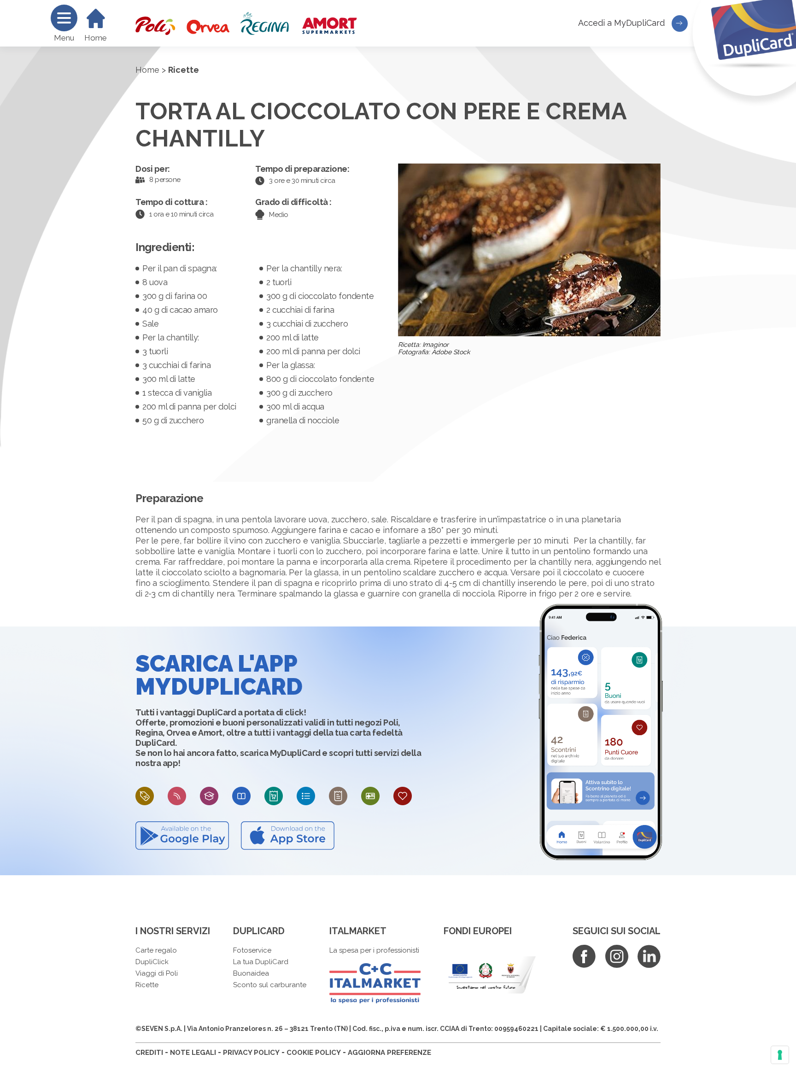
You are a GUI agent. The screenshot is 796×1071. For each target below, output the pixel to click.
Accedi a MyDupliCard (622, 23)
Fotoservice (252, 950)
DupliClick (152, 962)
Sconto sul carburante (269, 985)
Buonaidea (251, 973)
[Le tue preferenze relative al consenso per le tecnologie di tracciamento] (780, 1055)
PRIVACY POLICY (251, 1052)
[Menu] (64, 18)
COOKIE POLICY (314, 1052)
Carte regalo (156, 950)
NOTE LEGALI (193, 1052)
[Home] (96, 18)
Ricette (146, 985)
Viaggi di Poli (156, 973)
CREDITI (149, 1052)
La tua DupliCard (260, 962)
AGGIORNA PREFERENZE (389, 1052)
